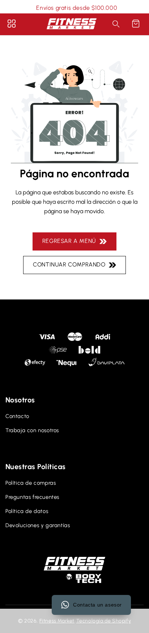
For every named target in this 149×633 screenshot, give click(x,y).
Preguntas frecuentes (32, 497)
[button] (136, 24)
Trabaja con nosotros (32, 430)
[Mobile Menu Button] (11, 23)
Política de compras (30, 483)
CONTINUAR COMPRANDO (71, 264)
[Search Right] (116, 24)
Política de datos (26, 511)
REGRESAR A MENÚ (70, 240)
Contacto (17, 416)
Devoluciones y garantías (37, 525)
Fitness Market (56, 621)
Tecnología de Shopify (103, 621)
